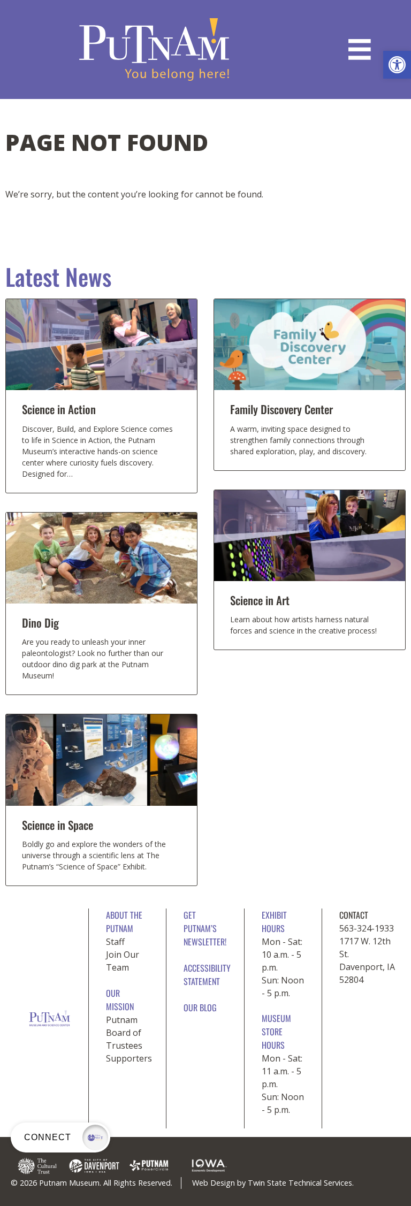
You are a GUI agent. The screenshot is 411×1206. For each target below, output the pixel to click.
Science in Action (59, 409)
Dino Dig (40, 622)
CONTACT (353, 915)
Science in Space (57, 824)
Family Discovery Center (281, 409)
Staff (115, 942)
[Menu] (359, 49)
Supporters (129, 1058)
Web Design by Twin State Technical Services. (273, 1183)
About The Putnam (124, 922)
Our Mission (120, 1000)
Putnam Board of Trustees (124, 1032)
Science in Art (260, 600)
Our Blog (200, 1007)
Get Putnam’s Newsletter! (205, 928)
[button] (397, 65)
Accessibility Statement (207, 974)
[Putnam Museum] (154, 49)
